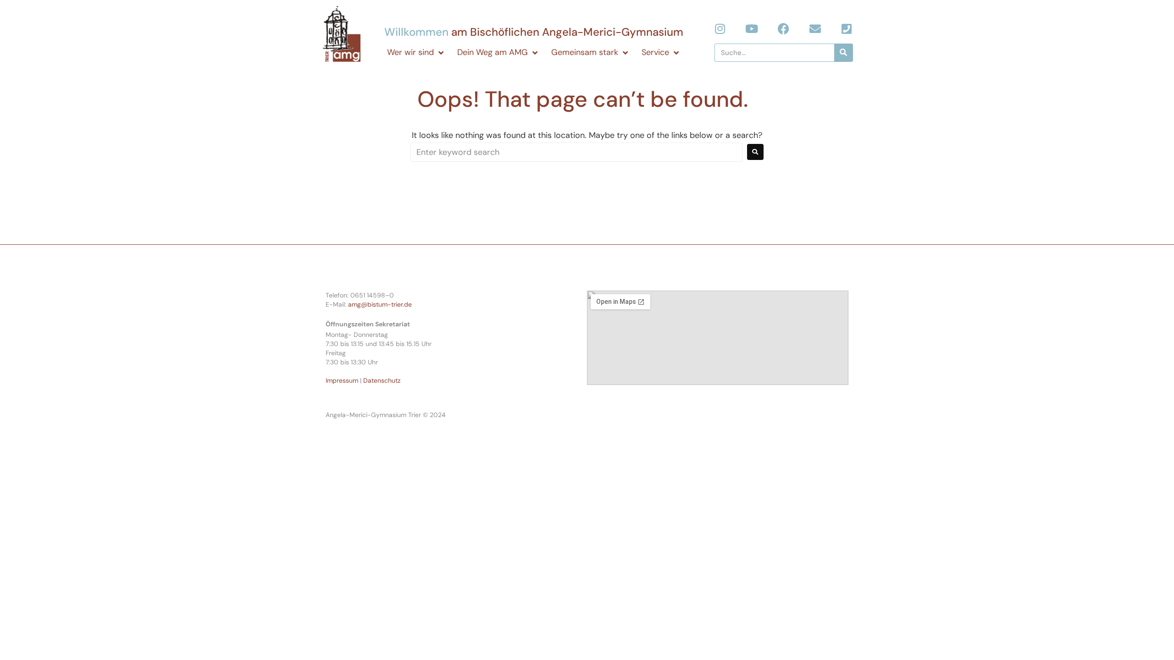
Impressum (342, 380)
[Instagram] (720, 28)
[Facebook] (783, 28)
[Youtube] (752, 28)
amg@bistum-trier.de (380, 304)
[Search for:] (576, 152)
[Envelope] (815, 28)
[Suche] (843, 52)
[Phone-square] (847, 28)
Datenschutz (381, 380)
